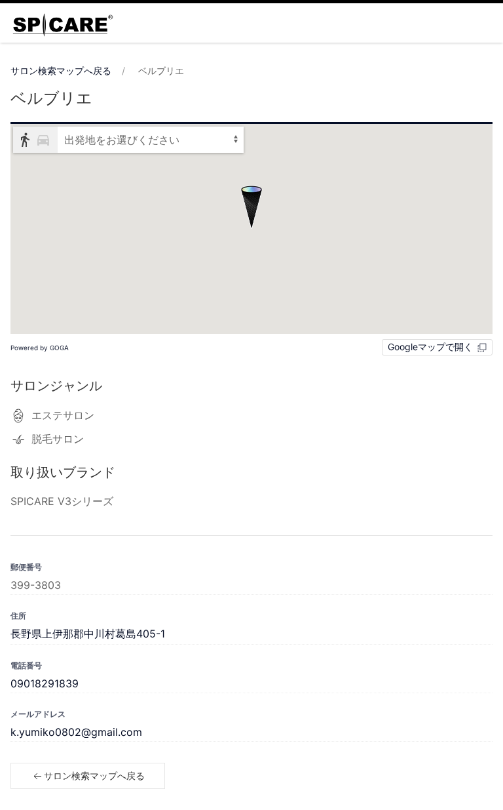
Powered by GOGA (39, 348)
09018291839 (44, 683)
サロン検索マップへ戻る (60, 70)
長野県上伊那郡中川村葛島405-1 (87, 633)
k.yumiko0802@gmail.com (76, 732)
